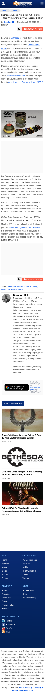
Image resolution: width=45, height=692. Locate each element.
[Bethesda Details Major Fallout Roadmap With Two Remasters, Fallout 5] (22, 457)
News (15, 10)
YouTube (10, 628)
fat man (21, 289)
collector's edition (9, 289)
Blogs (4, 571)
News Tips (6, 598)
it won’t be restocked (16, 75)
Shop (24, 594)
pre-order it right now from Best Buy (24, 227)
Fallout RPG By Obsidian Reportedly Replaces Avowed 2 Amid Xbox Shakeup (21, 509)
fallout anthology (31, 286)
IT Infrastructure (29, 571)
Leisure (25, 574)
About (4, 590)
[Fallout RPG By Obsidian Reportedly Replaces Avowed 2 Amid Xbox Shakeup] (22, 493)
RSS (8, 632)
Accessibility (28, 590)
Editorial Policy (29, 598)
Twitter (9, 621)
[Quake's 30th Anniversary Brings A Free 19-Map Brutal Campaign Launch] (22, 420)
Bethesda (15, 38)
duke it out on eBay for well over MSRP (25, 82)
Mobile (25, 567)
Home (4, 560)
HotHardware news (35, 388)
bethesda (12, 286)
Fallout (20, 286)
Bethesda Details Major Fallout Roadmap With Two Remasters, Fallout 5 (22, 473)
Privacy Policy (8, 605)
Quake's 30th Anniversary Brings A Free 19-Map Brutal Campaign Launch (21, 436)
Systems (26, 564)
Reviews (5, 564)
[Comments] (19, 29)
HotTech (5, 609)
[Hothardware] (22, 4)
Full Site (5, 574)
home (4, 10)
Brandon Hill (20, 295)
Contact (5, 601)
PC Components (29, 560)
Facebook (10, 624)
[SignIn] (4, 3)
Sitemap (5, 578)
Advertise (6, 594)
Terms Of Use (26, 690)
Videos (25, 578)
